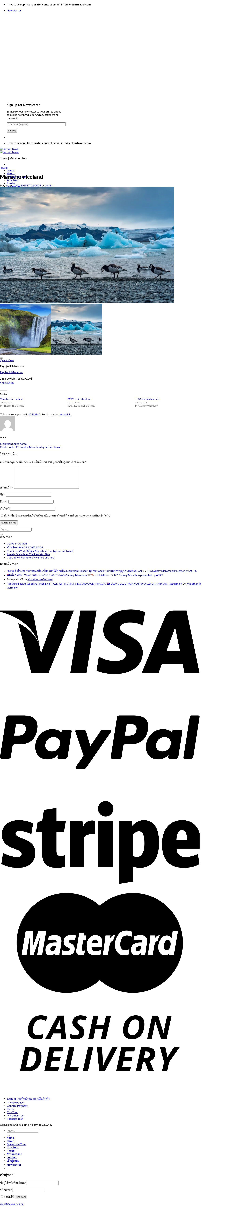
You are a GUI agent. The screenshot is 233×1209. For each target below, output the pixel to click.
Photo (11, 183)
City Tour (12, 1112)
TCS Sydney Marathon (147, 398)
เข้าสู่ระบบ (21, 1197)
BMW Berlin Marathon (79, 398)
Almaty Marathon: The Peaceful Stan (28, 554)
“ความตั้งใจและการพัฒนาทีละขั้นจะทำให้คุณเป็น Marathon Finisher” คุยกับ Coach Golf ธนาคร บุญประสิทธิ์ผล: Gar (74, 570)
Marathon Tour (16, 1115)
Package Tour (15, 1118)
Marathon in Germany (40, 579)
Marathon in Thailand (11, 398)
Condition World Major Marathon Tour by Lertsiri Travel (40, 551)
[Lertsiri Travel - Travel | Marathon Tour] (9, 150)
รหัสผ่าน (6, 1189)
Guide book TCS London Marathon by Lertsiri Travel (30, 447)
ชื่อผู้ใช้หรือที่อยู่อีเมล (13, 1182)
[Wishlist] (1, 358)
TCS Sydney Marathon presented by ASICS (172, 570)
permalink (65, 414)
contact (12, 1157)
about (10, 1140)
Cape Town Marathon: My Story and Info (30, 557)
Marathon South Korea (13, 443)
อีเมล (4, 501)
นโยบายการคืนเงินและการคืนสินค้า (28, 1098)
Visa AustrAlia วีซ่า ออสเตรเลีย (25, 547)
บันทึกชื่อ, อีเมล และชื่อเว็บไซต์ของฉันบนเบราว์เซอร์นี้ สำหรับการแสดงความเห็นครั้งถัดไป (57, 515)
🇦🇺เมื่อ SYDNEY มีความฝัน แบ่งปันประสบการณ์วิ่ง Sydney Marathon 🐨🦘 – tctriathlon (58, 575)
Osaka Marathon (17, 543)
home (10, 170)
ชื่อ (2, 494)
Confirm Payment (17, 1105)
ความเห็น (6, 487)
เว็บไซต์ (4, 508)
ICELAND (4, 168)
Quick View (7, 360)
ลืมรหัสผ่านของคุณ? (12, 1204)
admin (48, 185)
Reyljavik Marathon (11, 372)
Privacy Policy (15, 1102)
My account (14, 1153)
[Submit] (1, 534)
